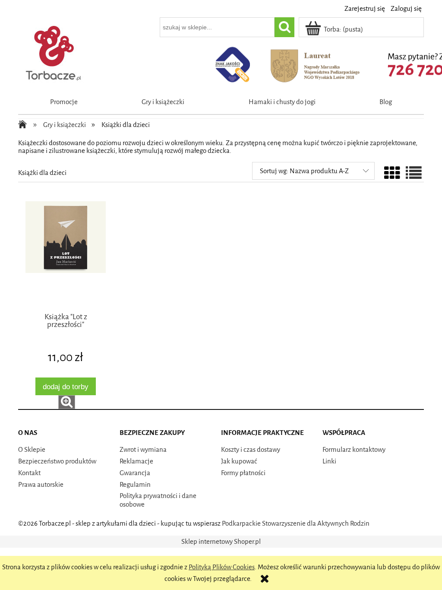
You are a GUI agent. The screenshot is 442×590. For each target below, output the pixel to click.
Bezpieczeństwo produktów (57, 461)
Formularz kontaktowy (353, 449)
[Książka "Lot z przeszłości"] (65, 255)
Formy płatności (243, 473)
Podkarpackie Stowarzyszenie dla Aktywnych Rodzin (295, 523)
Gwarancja (135, 473)
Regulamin (135, 484)
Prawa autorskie (40, 484)
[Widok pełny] (414, 174)
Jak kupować (239, 461)
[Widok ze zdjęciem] (392, 174)
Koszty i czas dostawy (250, 449)
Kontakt (29, 473)
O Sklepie (31, 449)
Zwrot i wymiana (143, 449)
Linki (329, 461)
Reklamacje (136, 461)
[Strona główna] (54, 51)
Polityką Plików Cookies (222, 567)
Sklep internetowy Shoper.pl (221, 541)
